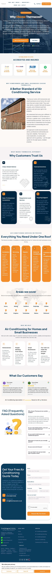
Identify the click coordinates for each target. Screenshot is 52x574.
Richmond (46, 313)
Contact (23, 5)
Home (9, 2)
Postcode (29, 488)
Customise (9, 571)
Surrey (6, 306)
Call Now (38, 3)
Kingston (15, 313)
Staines (36, 313)
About (13, 2)
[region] (26, 568)
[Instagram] (24, 560)
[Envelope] (27, 560)
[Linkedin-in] (22, 560)
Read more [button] (30, 394)
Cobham (46, 306)
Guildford (26, 306)
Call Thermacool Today (11, 494)
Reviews (15, 5)
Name (28, 468)
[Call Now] (34, 3)
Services (17, 2)
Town (40, 488)
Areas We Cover (25, 2)
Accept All (42, 571)
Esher (5, 313)
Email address (30, 481)
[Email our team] (3, 500)
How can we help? (31, 495)
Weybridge (36, 306)
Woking (16, 306)
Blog (19, 5)
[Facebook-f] (20, 560)
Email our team (9, 499)
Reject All (26, 571)
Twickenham (26, 313)
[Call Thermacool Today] (3, 495)
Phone (28, 475)
